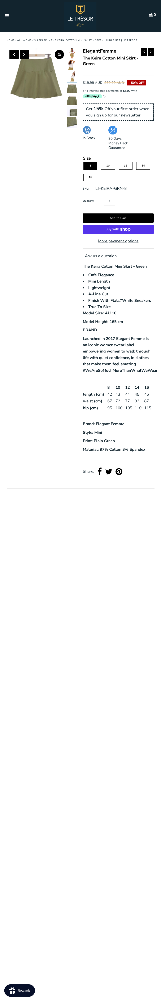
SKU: (86, 189)
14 (143, 166)
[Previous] (14, 54)
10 (108, 166)
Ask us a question (101, 256)
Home (11, 40)
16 (90, 177)
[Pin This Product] (119, 472)
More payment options (118, 241)
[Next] (24, 54)
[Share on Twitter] (108, 472)
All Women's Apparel (32, 40)
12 (125, 166)
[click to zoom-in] (59, 54)
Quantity (88, 201)
